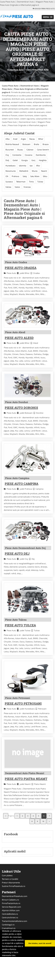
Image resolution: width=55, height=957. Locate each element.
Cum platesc (7, 875)
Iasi (31, 165)
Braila (36, 144)
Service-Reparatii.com (11, 907)
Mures (34, 171)
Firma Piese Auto (15, 69)
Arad (15, 139)
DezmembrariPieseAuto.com (14, 896)
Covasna (28, 155)
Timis (31, 181)
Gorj (33, 160)
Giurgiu (24, 160)
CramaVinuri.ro (8, 928)
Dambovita (41, 155)
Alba (7, 139)
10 (43, 821)
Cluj (7, 155)
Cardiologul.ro (8, 924)
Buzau (20, 149)
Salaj (25, 176)
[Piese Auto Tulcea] (27, 599)
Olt (7, 176)
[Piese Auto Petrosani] (27, 677)
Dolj (7, 160)
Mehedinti (23, 171)
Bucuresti (10, 149)
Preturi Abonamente (11, 882)
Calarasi (29, 149)
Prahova (15, 176)
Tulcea (40, 181)
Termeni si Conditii (10, 879)
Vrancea (27, 187)
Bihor (40, 139)
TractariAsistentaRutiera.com (14, 921)
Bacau (32, 139)
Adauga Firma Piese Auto (44, 8)
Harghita (42, 160)
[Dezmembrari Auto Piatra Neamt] (27, 754)
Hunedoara (10, 165)
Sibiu (45, 176)
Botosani (26, 144)
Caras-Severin (43, 149)
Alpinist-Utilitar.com (11, 910)
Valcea (8, 187)
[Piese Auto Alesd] (27, 315)
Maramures (11, 171)
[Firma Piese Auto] (17, 15)
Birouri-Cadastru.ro (10, 900)
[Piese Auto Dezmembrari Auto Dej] (27, 531)
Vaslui (17, 187)
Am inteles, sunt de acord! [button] (39, 943)
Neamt (44, 171)
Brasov (46, 144)
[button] (48, 17)
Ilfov (38, 165)
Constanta (16, 155)
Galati (15, 160)
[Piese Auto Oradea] (27, 242)
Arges (23, 139)
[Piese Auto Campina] (27, 458)
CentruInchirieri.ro (10, 917)
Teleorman (20, 181)
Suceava (9, 181)
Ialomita (22, 165)
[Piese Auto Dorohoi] (27, 385)
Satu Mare (34, 176)
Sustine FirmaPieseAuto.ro (13, 886)
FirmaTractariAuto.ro (11, 903)
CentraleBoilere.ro (10, 914)
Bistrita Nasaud (12, 144)
